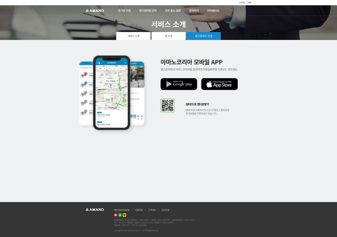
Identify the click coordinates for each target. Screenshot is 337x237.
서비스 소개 (133, 36)
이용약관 (139, 210)
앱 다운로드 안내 (203, 36)
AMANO (96, 10)
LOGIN (242, 2)
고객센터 (152, 210)
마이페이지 (213, 10)
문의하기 (194, 10)
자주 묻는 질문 (173, 10)
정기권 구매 (124, 10)
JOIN (249, 2)
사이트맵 (165, 210)
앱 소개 (168, 36)
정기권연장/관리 (148, 10)
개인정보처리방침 (122, 210)
